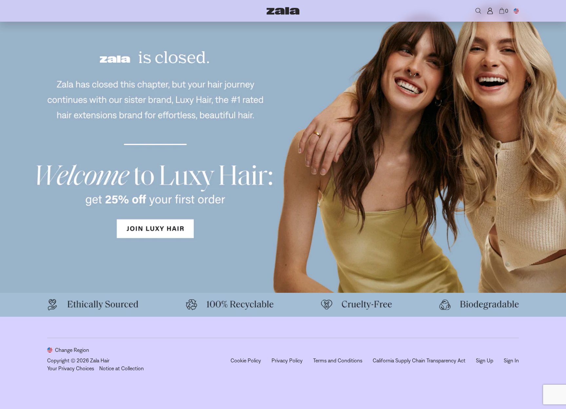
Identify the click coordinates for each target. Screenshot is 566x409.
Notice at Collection (121, 368)
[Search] (478, 11)
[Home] (283, 11)
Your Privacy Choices (70, 368)
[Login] (490, 11)
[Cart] (502, 11)
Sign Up (484, 360)
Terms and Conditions (337, 360)
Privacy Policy (287, 360)
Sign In (511, 360)
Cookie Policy (246, 360)
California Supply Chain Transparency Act (419, 360)
